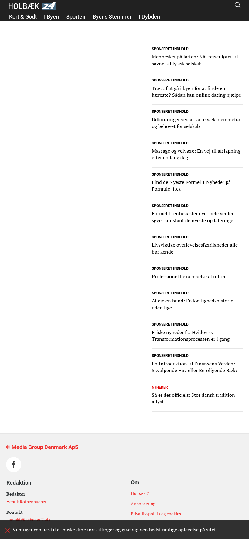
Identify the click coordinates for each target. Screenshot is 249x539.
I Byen (51, 16)
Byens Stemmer (112, 16)
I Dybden (149, 16)
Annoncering (143, 503)
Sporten (75, 16)
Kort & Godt (23, 16)
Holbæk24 (140, 493)
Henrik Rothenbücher (26, 501)
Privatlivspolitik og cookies (156, 514)
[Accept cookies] (7, 530)
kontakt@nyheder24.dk (28, 519)
